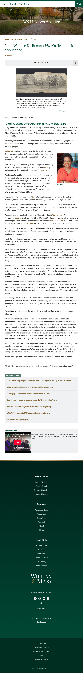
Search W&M (41, 546)
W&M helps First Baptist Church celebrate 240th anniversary (30, 387)
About (41, 526)
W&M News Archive (41, 21)
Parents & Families (41, 490)
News (41, 530)
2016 (34, 39)
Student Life (41, 518)
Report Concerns (41, 566)
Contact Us (41, 622)
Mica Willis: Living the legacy (18, 419)
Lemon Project (45, 170)
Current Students (41, 482)
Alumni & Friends (41, 494)
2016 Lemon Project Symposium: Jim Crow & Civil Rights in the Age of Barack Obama (39, 381)
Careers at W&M (41, 558)
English (18, 218)
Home (7, 39)
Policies (41, 655)
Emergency (41, 562)
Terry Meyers (57, 215)
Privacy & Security (41, 659)
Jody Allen (9, 151)
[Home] (15, 4)
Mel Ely (30, 223)
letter (32, 197)
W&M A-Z (41, 550)
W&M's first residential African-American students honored (29, 413)
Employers (41, 554)
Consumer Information (41, 647)
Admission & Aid (41, 510)
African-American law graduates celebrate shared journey (29, 407)
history (47, 167)
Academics (41, 514)
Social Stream (41, 608)
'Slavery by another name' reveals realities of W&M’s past (28, 394)
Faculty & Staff (41, 486)
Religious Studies (56, 221)
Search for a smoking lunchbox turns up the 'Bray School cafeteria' (32, 400)
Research (41, 522)
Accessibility (41, 643)
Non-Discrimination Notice (41, 651)
